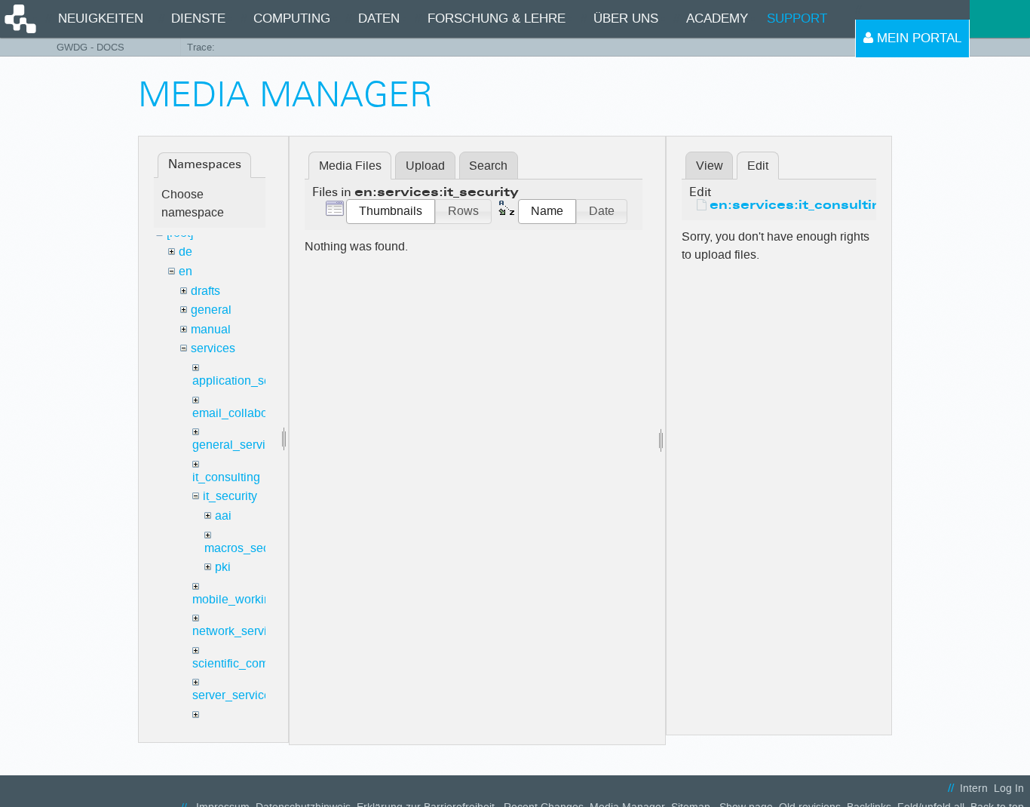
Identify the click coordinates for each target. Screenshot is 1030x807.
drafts (205, 290)
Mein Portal (917, 38)
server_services (234, 695)
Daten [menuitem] (379, 18)
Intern (974, 788)
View (709, 165)
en (185, 271)
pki (223, 566)
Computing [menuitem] (291, 18)
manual (211, 329)
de (185, 251)
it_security (230, 495)
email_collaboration (245, 413)
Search (488, 165)
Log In (1009, 788)
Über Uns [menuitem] (625, 18)
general (211, 309)
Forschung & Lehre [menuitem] (497, 18)
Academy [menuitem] (717, 18)
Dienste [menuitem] (198, 18)
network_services (239, 630)
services (213, 348)
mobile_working (234, 599)
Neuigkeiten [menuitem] (100, 18)
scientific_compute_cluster (263, 663)
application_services (247, 380)
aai (223, 515)
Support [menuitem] (797, 18)
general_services (238, 444)
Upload (425, 165)
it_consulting (226, 477)
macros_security (248, 548)
